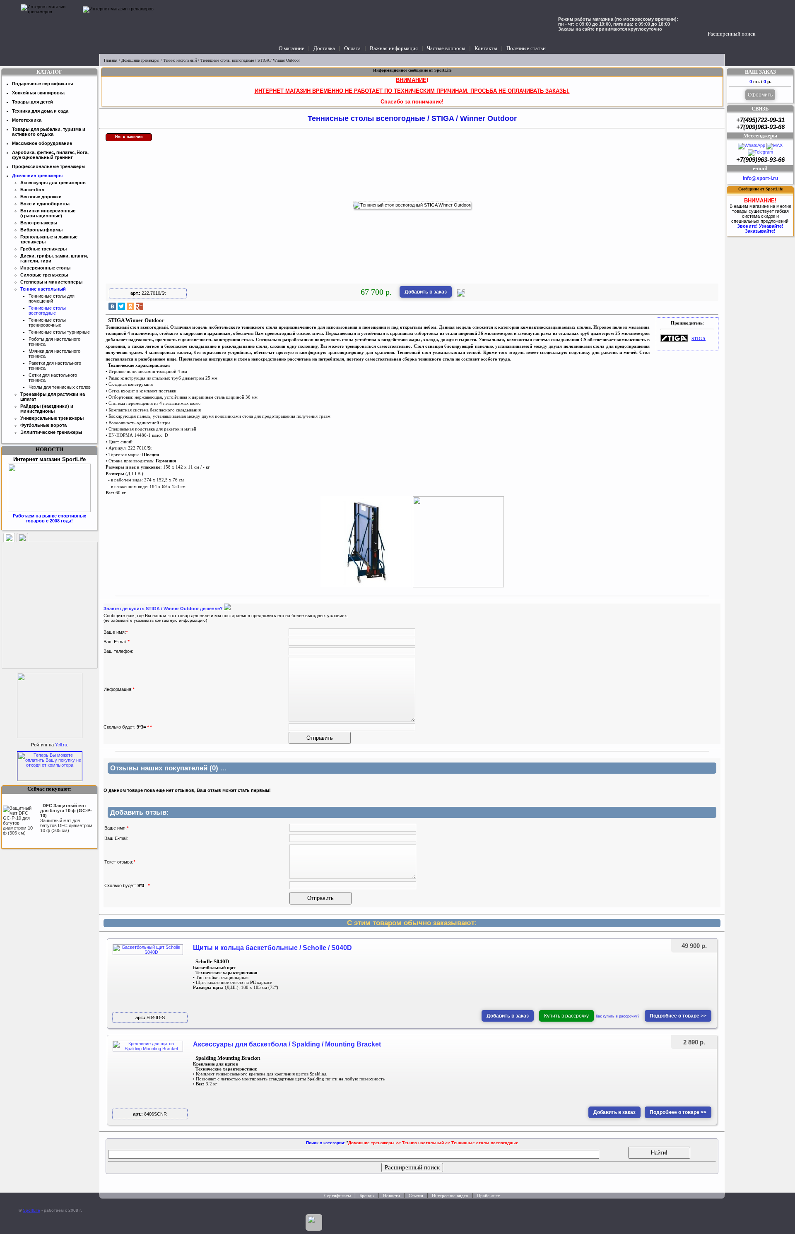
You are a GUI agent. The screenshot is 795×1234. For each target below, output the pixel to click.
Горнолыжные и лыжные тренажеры (48, 239)
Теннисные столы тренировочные (47, 322)
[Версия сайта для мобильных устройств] (314, 1222)
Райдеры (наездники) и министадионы (46, 409)
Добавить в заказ (426, 292)
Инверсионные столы (45, 267)
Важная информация (394, 48)
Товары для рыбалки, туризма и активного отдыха (48, 132)
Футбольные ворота (43, 425)
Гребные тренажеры (43, 248)
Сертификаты (337, 1195)
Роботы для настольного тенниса (54, 341)
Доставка (324, 48)
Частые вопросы (446, 48)
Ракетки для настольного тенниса (55, 365)
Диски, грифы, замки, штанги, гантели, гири (54, 258)
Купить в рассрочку (566, 1016)
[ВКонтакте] (112, 306)
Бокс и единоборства (45, 203)
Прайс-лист (488, 1195)
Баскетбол (32, 189)
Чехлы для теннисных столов (60, 387)
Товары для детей (32, 101)
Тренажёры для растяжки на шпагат (52, 397)
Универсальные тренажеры (52, 418)
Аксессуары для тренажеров (53, 182)
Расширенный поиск (731, 34)
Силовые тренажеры (44, 274)
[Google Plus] (139, 306)
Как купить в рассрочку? (617, 1016)
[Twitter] (121, 306)
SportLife (31, 1210)
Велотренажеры (38, 222)
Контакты (486, 48)
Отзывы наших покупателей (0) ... (168, 768)
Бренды (366, 1195)
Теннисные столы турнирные (59, 332)
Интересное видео (450, 1195)
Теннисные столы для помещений (52, 298)
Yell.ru (61, 744)
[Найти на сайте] (763, 26)
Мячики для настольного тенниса (54, 353)
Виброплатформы (41, 229)
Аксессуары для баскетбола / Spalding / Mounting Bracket (287, 1044)
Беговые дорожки (41, 196)
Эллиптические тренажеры (51, 432)
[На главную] (50, 27)
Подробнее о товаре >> (678, 1016)
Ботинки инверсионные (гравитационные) (47, 213)
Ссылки (416, 1195)
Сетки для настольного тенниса (53, 377)
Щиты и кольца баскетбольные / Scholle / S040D (272, 947)
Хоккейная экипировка (38, 92)
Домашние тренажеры (140, 60)
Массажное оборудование (42, 143)
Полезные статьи (526, 48)
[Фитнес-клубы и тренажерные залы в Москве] (49, 736)
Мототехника (26, 120)
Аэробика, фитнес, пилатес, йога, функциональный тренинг (50, 155)
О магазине (291, 48)
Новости (391, 1195)
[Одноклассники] (130, 306)
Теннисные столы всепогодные (227, 60)
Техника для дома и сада (40, 110)
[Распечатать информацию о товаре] (461, 295)
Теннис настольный (180, 60)
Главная (111, 60)
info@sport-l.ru (760, 178)
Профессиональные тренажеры (48, 166)
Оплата (352, 48)
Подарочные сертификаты (42, 83)
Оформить (760, 95)
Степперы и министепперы (51, 281)
